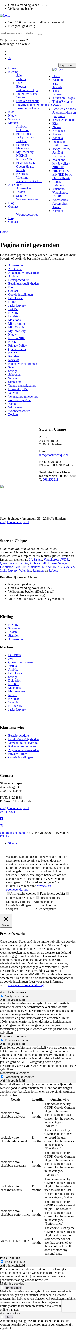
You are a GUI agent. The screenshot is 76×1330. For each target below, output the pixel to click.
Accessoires (15, 184)
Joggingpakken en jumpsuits (34, 104)
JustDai (23, 563)
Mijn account (16, 323)
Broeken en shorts (27, 101)
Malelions (22, 148)
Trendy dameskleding (22, 385)
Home (12, 68)
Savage (12, 371)
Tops (19, 83)
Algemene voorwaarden (23, 272)
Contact (13, 206)
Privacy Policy (17, 345)
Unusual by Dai (18, 389)
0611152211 (50, 479)
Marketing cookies (18, 901)
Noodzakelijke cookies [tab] (14, 1073)
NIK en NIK (24, 159)
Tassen (20, 192)
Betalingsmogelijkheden (23, 283)
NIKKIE (22, 155)
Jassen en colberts (27, 108)
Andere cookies (44, 901)
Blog (11, 203)
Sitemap (13, 378)
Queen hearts (8, 563)
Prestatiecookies (49, 897)
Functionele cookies (52, 893)
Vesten (20, 97)
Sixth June (14, 382)
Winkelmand (16, 407)
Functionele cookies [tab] (13, 1036)
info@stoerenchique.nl (53, 455)
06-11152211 (8, 811)
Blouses (21, 86)
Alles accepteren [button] (45, 909)
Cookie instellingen (20, 294)
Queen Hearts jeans (20, 662)
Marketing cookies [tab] (12, 1283)
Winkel (12, 403)
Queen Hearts (25, 166)
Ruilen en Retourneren (22, 363)
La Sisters (22, 144)
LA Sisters (35, 559)
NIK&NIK (49, 567)
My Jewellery (25, 152)
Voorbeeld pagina (19, 400)
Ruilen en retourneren (22, 746)
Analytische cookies (23, 893)
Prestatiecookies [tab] (10, 1257)
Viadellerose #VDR (29, 181)
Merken (13, 123)
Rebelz (20, 170)
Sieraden (21, 195)
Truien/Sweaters (26, 93)
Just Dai (21, 141)
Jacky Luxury (25, 137)
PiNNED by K (25, 163)
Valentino (22, 177)
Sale (19, 75)
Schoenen (14, 119)
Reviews (13, 360)
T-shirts (21, 79)
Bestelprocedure (18, 280)
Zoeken (13, 414)
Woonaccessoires (27, 199)
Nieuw (12, 115)
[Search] (40, 34)
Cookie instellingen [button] (18, 905)
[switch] (2, 1287)
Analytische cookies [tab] (13, 992)
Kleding (13, 72)
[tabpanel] (38, 1018)
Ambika (21, 126)
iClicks (4, 836)
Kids (11, 112)
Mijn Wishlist (16, 327)
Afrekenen (15, 269)
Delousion (22, 130)
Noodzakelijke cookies (20, 897)
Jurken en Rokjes (27, 90)
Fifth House (23, 133)
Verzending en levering (23, 396)
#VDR (12, 658)
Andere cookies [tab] (10, 1313)
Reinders (22, 174)
